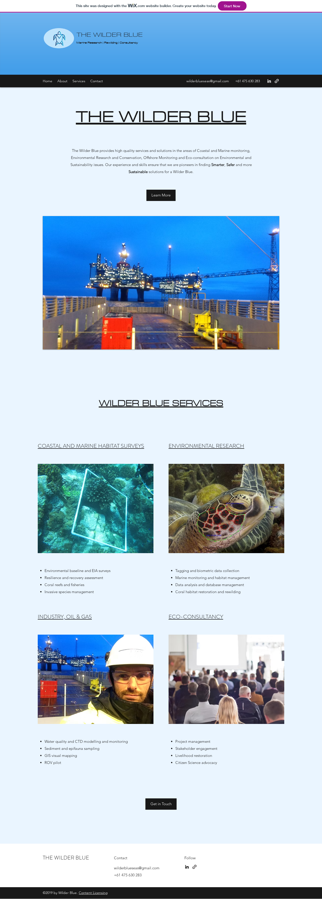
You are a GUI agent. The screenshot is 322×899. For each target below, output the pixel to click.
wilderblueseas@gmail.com (207, 81)
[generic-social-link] (194, 866)
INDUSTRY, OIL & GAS (65, 617)
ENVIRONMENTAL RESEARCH (206, 446)
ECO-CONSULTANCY (196, 617)
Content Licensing (93, 892)
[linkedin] (186, 866)
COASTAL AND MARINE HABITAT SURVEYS (91, 446)
